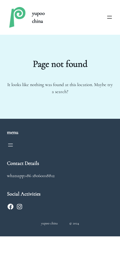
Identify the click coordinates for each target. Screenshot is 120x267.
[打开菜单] (109, 17)
